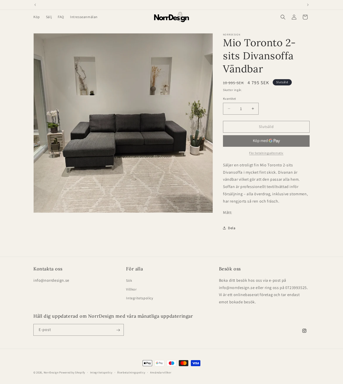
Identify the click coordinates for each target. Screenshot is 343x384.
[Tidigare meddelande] (35, 5)
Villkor (131, 289)
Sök (129, 280)
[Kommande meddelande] (307, 5)
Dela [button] (231, 228)
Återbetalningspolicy (131, 372)
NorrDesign (51, 372)
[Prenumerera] (118, 330)
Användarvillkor (161, 372)
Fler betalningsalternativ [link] (266, 153)
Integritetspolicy (139, 298)
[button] (283, 17)
